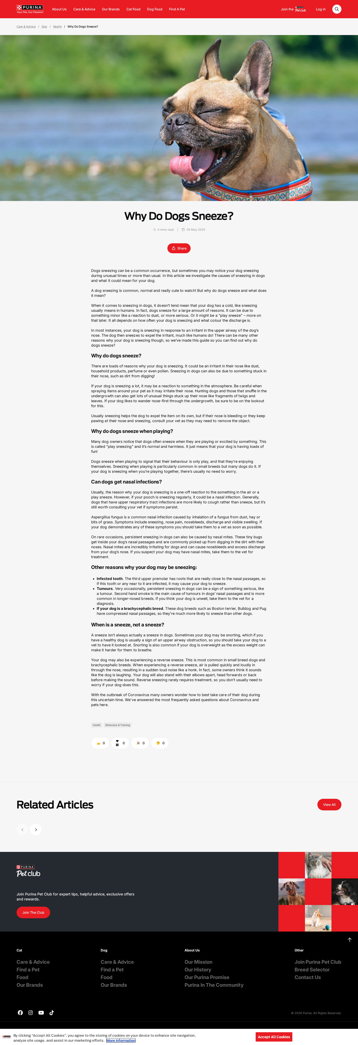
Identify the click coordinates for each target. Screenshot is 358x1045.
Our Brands (111, 9)
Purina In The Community (214, 985)
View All (329, 805)
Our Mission (198, 962)
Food (22, 977)
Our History (198, 970)
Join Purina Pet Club (318, 962)
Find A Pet (177, 9)
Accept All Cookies (274, 1037)
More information (120, 1040)
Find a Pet (28, 970)
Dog (44, 26)
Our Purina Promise (207, 977)
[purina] (20, 1013)
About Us (59, 9)
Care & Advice (84, 9)
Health (57, 26)
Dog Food (154, 9)
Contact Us (308, 977)
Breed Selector (312, 970)
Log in (321, 9)
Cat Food (133, 9)
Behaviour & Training (117, 725)
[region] (179, 1037)
